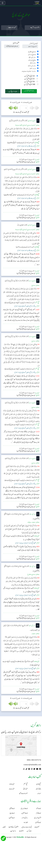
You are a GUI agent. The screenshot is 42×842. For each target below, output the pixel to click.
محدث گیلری (38, 822)
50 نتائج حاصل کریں (29, 81)
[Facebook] (40, 769)
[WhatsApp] (24, 769)
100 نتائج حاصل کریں (29, 84)
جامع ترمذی (32, 60)
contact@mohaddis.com (32, 764)
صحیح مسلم (32, 54)
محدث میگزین (25, 813)
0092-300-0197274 (34, 760)
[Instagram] (32, 769)
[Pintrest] (29, 769)
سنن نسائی (33, 62)
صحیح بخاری (32, 51)
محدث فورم (38, 813)
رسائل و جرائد (25, 817)
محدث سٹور (38, 808)
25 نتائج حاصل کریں (29, 79)
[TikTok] (26, 769)
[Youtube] (37, 769)
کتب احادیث (13, 27)
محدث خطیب (12, 817)
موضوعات (21, 831)
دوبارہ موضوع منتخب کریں (29, 91)
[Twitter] (34, 769)
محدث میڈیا (12, 813)
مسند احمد (32, 68)
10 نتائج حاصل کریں (29, 76)
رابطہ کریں (29, 831)
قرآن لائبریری (37, 817)
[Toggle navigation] (2, 3)
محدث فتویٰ (12, 808)
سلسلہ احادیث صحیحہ (29, 71)
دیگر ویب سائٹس (35, 27)
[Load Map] (21, 745)
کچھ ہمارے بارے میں (27, 827)
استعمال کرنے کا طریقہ (14, 827)
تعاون (4, 827)
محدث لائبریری (24, 808)
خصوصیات (37, 827)
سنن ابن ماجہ (32, 65)
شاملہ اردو (26, 822)
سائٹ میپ (13, 831)
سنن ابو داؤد (32, 57)
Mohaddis (20, 837)
